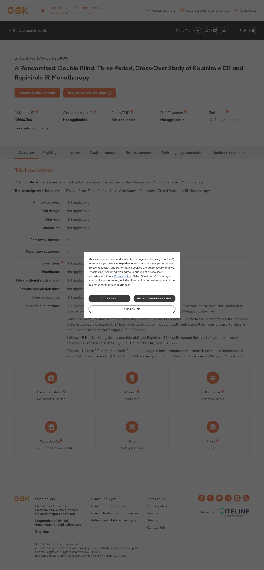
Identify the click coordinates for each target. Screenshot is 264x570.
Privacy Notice (122, 276)
